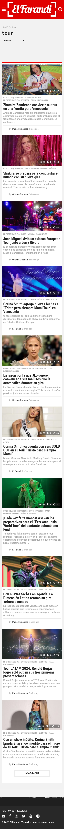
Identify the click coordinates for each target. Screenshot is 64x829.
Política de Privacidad (14, 811)
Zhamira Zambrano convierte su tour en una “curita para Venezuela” (30, 107)
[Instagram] (16, 816)
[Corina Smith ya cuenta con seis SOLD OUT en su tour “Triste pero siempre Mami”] (32, 422)
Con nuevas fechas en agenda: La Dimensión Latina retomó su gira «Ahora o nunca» (28, 598)
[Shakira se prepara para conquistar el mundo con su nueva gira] (32, 150)
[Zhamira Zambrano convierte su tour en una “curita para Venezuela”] (32, 79)
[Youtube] (30, 816)
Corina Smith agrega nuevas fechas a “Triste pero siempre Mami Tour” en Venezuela (31, 308)
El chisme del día (33, 98)
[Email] (3, 816)
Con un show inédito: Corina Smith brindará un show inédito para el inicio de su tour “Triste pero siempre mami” (31, 743)
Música (52, 169)
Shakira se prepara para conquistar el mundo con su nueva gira (31, 175)
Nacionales (42, 100)
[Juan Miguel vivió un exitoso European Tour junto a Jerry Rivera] (32, 216)
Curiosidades (9, 369)
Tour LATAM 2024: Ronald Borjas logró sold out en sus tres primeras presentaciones (28, 672)
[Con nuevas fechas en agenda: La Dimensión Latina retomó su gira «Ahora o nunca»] (32, 571)
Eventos (25, 100)
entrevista (40, 369)
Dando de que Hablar (13, 98)
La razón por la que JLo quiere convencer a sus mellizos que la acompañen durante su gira (27, 379)
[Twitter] (23, 816)
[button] (4, 9)
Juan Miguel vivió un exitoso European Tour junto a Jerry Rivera (31, 241)
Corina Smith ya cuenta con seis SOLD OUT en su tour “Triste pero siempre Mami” (31, 450)
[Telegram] (38, 816)
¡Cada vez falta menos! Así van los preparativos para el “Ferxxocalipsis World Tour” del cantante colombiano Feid (30, 524)
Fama (33, 100)
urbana (32, 514)
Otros (6, 442)
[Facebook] (10, 816)
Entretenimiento (11, 100)
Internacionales (39, 169)
